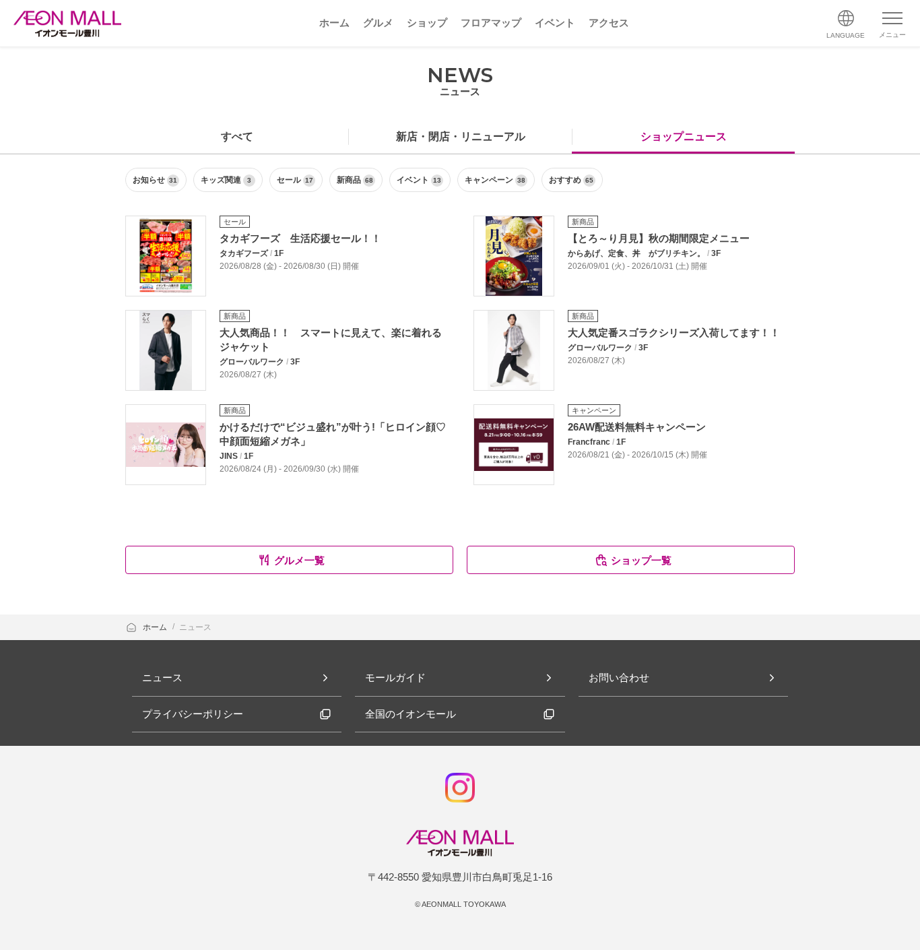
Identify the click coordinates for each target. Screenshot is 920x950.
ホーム (156, 627)
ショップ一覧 (641, 560)
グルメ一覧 (299, 560)
